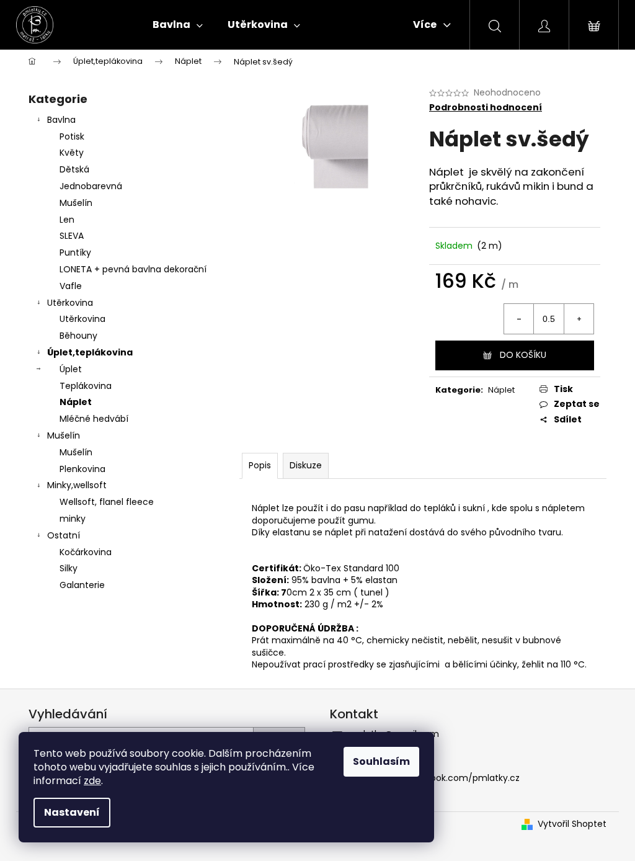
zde (92, 781)
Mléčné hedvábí (94, 419)
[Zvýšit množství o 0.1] (578, 319)
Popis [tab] (260, 465)
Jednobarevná (91, 186)
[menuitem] (177, 25)
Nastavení (72, 812)
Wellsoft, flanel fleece (107, 502)
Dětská (74, 169)
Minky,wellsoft (77, 485)
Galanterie (82, 585)
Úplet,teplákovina (90, 352)
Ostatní (63, 535)
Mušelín (76, 203)
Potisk (72, 136)
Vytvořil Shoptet (572, 824)
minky (73, 518)
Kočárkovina (86, 552)
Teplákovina (86, 386)
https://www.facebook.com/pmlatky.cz (434, 778)
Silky (69, 568)
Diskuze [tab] (306, 465)
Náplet (76, 402)
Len (67, 219)
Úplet (71, 369)
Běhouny (78, 335)
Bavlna (61, 120)
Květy (72, 152)
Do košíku (523, 355)
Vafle (71, 286)
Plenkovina (82, 469)
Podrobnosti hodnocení (485, 108)
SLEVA (72, 236)
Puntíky (75, 252)
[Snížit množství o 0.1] (519, 319)
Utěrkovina (70, 303)
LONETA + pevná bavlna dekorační (133, 269)
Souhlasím (381, 761)
